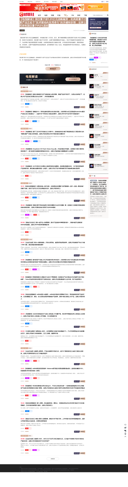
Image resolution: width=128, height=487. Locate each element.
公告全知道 (97, 135)
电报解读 (27, 106)
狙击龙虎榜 (97, 145)
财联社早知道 (97, 105)
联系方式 (38, 1)
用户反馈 (46, 1)
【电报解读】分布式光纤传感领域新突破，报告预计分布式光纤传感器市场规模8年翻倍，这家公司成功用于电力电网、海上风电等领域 (98, 41)
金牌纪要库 (97, 155)
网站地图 (54, 1)
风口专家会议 (97, 164)
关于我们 (22, 1)
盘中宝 (96, 75)
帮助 (61, 1)
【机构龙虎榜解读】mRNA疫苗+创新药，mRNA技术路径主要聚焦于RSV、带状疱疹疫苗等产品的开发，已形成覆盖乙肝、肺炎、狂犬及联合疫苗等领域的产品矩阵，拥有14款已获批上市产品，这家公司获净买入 (53, 297)
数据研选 (96, 115)
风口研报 (96, 85)
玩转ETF (96, 95)
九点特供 (96, 125)
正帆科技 (92, 19)
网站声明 (30, 1)
